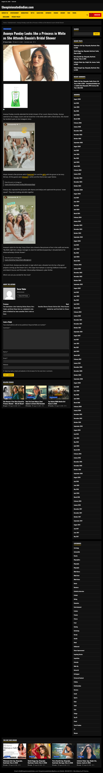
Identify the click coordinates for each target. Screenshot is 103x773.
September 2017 (78, 521)
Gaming (76, 627)
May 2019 (76, 442)
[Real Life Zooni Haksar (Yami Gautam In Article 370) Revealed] (36, 392)
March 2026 (77, 119)
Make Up (76, 666)
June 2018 (76, 485)
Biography (76, 564)
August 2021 (77, 336)
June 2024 (76, 202)
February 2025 (77, 170)
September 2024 (78, 190)
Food (75, 623)
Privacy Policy (16, 17)
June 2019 (76, 438)
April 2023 (76, 257)
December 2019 (78, 414)
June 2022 (76, 296)
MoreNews (76, 771)
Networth (48, 13)
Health (75, 639)
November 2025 (78, 135)
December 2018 (78, 462)
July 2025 (76, 150)
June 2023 (76, 249)
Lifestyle (76, 662)
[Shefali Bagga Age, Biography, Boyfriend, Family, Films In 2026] (39, 751)
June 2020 (76, 391)
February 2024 (77, 217)
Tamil (75, 706)
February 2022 (77, 312)
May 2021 (76, 347)
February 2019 (77, 454)
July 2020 (76, 387)
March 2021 (77, 355)
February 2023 (77, 265)
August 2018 (77, 477)
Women (76, 733)
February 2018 (77, 501)
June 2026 (76, 107)
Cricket (63, 13)
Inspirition (76, 658)
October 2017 (77, 517)
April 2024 (76, 209)
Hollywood (76, 646)
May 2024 (76, 206)
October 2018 (77, 469)
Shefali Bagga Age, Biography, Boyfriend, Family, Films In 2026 (37, 762)
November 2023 (78, 229)
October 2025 (77, 138)
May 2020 (76, 395)
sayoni (6, 406)
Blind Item (76, 575)
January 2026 (77, 127)
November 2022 (78, 276)
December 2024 (78, 178)
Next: (53, 306)
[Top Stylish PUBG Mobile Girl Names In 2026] (58, 392)
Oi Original (76, 674)
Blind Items (40, 13)
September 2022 (78, 284)
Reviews (76, 690)
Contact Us (5, 13)
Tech (68, 13)
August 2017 (77, 525)
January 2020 (77, 410)
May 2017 (76, 536)
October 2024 (77, 186)
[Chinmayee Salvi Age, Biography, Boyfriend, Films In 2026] (14, 751)
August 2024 (77, 194)
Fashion (76, 611)
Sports (75, 698)
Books (75, 583)
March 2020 (77, 403)
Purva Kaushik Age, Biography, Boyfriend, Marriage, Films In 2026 (62, 762)
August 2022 (77, 288)
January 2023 (77, 269)
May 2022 (76, 300)
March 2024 (77, 213)
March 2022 (77, 308)
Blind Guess (77, 572)
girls (44, 174)
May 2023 (76, 253)
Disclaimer (6, 17)
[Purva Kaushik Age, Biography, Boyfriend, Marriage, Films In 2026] (63, 751)
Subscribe (97, 15)
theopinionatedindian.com (18, 7)
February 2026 (78, 123)
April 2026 (76, 115)
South (75, 694)
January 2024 (77, 221)
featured (30, 174)
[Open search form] (87, 15)
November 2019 (78, 418)
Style (75, 702)
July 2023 (76, 245)
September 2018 (78, 473)
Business (76, 587)
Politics (76, 682)
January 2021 (77, 363)
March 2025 (77, 166)
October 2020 (77, 375)
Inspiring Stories (78, 654)
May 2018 (76, 489)
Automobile (77, 552)
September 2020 (78, 379)
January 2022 (77, 316)
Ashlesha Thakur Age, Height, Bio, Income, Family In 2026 (87, 762)
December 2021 (78, 320)
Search (76, 29)
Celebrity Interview (79, 591)
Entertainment (14, 13)
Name (5, 352)
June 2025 (76, 154)
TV (74, 729)
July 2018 (76, 481)
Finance (56, 13)
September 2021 (78, 332)
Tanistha (29, 406)
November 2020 (78, 371)
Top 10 (32, 13)
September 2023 (78, 237)
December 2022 (78, 273)
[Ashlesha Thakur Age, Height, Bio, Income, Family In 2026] (88, 751)
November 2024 (78, 182)
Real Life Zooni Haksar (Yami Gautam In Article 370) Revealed (35, 402)
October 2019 (77, 422)
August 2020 (77, 383)
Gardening (76, 631)
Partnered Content (79, 678)
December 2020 (78, 367)
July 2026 (76, 103)
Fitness (76, 619)
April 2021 (76, 351)
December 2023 (78, 225)
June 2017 (76, 533)
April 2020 (76, 399)
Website (5, 365)
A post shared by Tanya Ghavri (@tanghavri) (18, 260)
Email (5, 358)
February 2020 (78, 406)
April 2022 (76, 304)
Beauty (75, 556)
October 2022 (77, 280)
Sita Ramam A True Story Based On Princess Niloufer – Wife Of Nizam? (13, 402)
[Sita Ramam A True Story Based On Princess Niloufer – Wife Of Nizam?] (13, 392)
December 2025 (78, 131)
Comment (6, 328)
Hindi (75, 642)
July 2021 (76, 339)
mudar (6, 765)
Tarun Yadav (8, 42)
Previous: (18, 309)
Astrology (76, 548)
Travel (74, 13)
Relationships (77, 686)
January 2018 (77, 505)
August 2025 (77, 146)
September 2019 (78, 426)
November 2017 (78, 513)
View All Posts (23, 296)
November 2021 (78, 324)
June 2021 (76, 343)
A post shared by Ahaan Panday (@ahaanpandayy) (20, 184)
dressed (25, 177)
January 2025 (77, 174)
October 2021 (77, 328)
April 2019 (76, 446)
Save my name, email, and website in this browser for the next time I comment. (29, 371)
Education (76, 603)
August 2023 (77, 241)
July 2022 (76, 292)
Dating (75, 599)
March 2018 (77, 497)
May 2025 (76, 158)
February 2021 (77, 359)
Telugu (75, 713)
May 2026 (76, 111)
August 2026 (77, 99)
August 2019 (77, 430)
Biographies (24, 13)
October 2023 (77, 233)
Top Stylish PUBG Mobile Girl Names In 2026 (56, 402)
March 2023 (77, 261)
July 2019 (76, 434)
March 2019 (77, 450)
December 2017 (78, 509)
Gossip (75, 635)
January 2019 (77, 458)
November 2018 (78, 466)
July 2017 (76, 529)
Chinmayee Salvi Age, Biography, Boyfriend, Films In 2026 (12, 762)
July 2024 (76, 198)
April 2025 (76, 162)
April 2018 (76, 493)
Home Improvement (79, 650)
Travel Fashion (77, 725)
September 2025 (78, 142)
